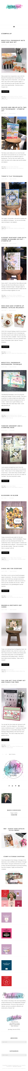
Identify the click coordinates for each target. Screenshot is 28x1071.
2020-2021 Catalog (10, 353)
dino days (12, 597)
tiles (23, 228)
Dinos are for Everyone (11, 568)
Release (21, 353)
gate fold (19, 416)
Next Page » (12, 754)
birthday (8, 296)
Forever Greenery (12, 486)
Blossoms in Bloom (9, 495)
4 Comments (11, 498)
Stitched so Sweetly (5, 417)
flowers (16, 416)
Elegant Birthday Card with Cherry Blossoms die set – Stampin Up (13, 239)
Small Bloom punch (19, 746)
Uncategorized (19, 295)
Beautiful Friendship (10, 96)
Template (20, 96)
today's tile (3, 229)
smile (17, 168)
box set (16, 98)
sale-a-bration (12, 746)
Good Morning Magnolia (11, 671)
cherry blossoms (19, 296)
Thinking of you (6, 560)
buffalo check (12, 296)
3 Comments (12, 430)
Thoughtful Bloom (9, 747)
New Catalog (8, 351)
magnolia (17, 671)
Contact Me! (14, 814)
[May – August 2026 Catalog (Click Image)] (14, 847)
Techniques (16, 96)
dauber (14, 168)
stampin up (24, 98)
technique (3, 99)
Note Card (20, 98)
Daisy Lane (8, 166)
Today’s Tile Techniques (12, 176)
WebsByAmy (22, 1068)
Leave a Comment (12, 44)
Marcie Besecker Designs (14, 12)
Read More (5, 91)
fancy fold (16, 597)
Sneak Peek (20, 559)
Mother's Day (22, 671)
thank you (11, 417)
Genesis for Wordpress (7, 1068)
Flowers (12, 166)
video (6, 99)
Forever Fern (9, 487)
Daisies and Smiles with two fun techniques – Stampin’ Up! (14, 109)
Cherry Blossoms (9, 295)
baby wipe (8, 168)
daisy (12, 168)
